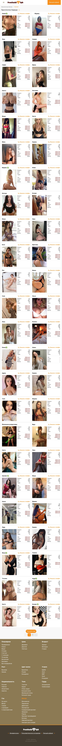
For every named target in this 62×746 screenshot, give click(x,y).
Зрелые (44, 644)
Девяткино (25, 705)
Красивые (5, 661)
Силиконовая (46, 686)
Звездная (25, 712)
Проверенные (6, 644)
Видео (3, 649)
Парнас (24, 714)
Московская (25, 701)
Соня (3, 296)
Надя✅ (34, 578)
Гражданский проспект (29, 709)
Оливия (34, 39)
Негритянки (5, 688)
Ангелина (35, 90)
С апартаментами (7, 709)
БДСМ (44, 670)
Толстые (24, 684)
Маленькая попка (27, 693)
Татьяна (4, 578)
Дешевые (24, 644)
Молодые (45, 646)
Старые (44, 649)
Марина (37, 13)
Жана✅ (4, 553)
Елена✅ (4, 347)
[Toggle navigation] (3, 2)
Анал (43, 672)
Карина (34, 142)
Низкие (4, 672)
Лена (3, 321)
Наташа (4, 193)
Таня (3, 398)
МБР (43, 674)
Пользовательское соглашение (30, 733)
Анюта (4, 90)
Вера (33, 424)
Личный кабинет (48, 733)
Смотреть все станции (28, 722)
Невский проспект (27, 720)
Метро (3, 703)
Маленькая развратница (9, 424)
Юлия (34, 167)
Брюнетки (25, 670)
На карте (4, 701)
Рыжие (24, 672)
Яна (3, 270)
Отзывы (4, 651)
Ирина (34, 65)
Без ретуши (5, 659)
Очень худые (25, 688)
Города (4, 705)
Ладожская (25, 703)
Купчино (24, 718)
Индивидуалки (14, 733)
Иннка (34, 270)
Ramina (34, 321)
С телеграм (5, 655)
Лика (33, 450)
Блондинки (25, 674)
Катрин (34, 193)
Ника (33, 219)
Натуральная (46, 684)
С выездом (5, 707)
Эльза (34, 296)
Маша (4, 219)
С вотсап (4, 653)
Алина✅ (4, 13)
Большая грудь (26, 695)
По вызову (5, 657)
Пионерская (25, 707)
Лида (3, 527)
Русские (4, 684)
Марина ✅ (5, 167)
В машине (45, 678)
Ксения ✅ (35, 604)
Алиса (34, 347)
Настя (34, 116)
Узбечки (4, 686)
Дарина (34, 501)
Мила (3, 142)
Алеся (4, 501)
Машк (4, 116)
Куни (43, 676)
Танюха (34, 553)
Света (4, 450)
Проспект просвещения (29, 716)
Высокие (4, 670)
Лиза (3, 39)
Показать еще (31, 631)
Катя (3, 244)
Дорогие (24, 646)
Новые (4, 646)
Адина (4, 373)
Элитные (24, 649)
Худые (24, 686)
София (4, 65)
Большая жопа (26, 691)
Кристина (35, 244)
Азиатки (4, 691)
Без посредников (7, 663)
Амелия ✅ (5, 476)
